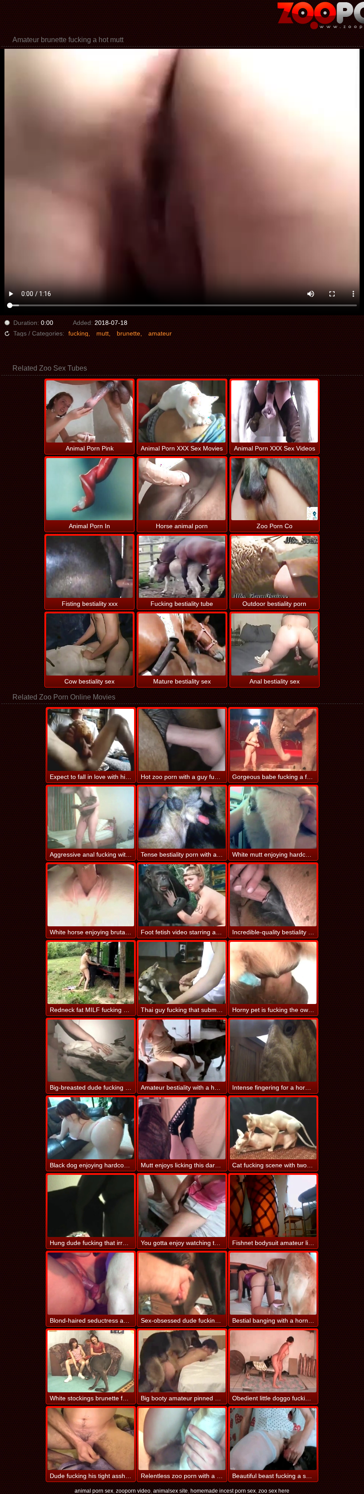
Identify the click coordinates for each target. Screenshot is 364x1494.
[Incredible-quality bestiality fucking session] (273, 895)
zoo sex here (273, 1491)
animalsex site (170, 1491)
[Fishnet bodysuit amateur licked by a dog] (273, 1206)
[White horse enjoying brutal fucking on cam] (90, 895)
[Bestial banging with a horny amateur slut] (273, 1284)
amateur (160, 333)
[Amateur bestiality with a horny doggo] (181, 1051)
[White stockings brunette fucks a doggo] (90, 1361)
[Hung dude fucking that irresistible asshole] (90, 1206)
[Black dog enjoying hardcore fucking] (90, 1128)
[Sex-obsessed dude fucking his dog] (181, 1284)
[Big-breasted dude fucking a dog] (90, 1051)
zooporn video (133, 1491)
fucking (78, 333)
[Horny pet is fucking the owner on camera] (273, 973)
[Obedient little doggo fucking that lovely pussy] (273, 1361)
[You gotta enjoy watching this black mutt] (181, 1206)
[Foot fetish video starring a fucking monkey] (181, 895)
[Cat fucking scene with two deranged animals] (273, 1128)
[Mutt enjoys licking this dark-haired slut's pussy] (181, 1128)
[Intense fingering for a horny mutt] (273, 1051)
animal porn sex (94, 1491)
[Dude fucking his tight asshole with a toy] (90, 1439)
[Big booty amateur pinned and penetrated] (181, 1361)
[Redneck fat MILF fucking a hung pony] (90, 973)
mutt (102, 333)
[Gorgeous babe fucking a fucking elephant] (273, 740)
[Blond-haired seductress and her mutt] (90, 1284)
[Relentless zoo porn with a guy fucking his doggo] (181, 1439)
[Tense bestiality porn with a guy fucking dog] (181, 818)
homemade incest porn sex (223, 1491)
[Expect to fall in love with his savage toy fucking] (90, 740)
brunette (128, 333)
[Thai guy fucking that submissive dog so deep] (181, 973)
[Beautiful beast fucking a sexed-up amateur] (273, 1439)
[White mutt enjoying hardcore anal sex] (273, 818)
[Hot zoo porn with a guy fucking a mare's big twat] (181, 740)
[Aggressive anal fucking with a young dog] (90, 818)
